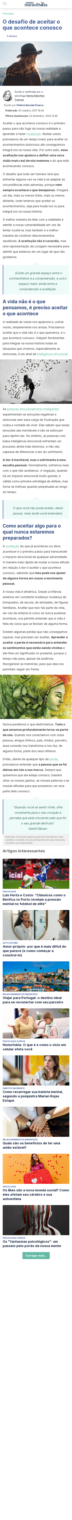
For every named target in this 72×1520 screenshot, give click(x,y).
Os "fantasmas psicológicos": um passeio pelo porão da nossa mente (32, 1244)
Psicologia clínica (14, 1041)
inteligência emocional (52, 354)
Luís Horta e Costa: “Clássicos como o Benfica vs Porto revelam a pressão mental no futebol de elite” (34, 899)
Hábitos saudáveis (14, 1088)
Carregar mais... (36, 1255)
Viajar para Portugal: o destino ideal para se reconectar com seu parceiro (33, 1000)
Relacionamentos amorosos (20, 994)
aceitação (12, 546)
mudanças (33, 134)
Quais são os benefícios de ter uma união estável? (31, 1145)
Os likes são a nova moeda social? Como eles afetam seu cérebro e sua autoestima (36, 1194)
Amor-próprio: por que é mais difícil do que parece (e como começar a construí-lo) (34, 950)
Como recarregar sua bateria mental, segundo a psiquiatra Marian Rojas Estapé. (33, 1096)
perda (54, 759)
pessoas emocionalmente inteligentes (33, 409)
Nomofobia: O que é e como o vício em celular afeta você (34, 1047)
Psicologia (8, 13)
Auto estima (10, 943)
